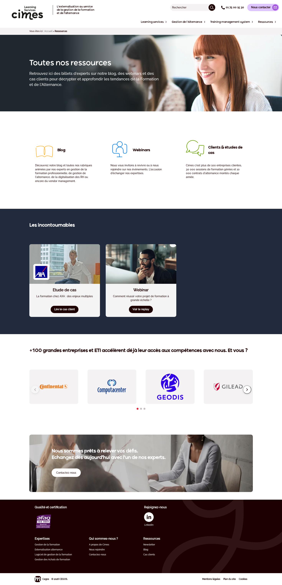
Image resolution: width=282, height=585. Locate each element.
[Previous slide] (35, 389)
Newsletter (149, 544)
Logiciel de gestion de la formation (53, 554)
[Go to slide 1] (138, 409)
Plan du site (229, 579)
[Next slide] (247, 389)
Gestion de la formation (47, 544)
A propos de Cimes (99, 544)
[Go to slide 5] (141, 409)
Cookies (243, 579)
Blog (145, 549)
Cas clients (149, 554)
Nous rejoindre (97, 549)
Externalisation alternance (49, 549)
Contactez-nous (97, 554)
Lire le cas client (64, 309)
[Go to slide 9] (144, 409)
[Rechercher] (212, 7)
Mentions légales (211, 579)
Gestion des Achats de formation (52, 559)
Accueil (48, 31)
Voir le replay (141, 309)
